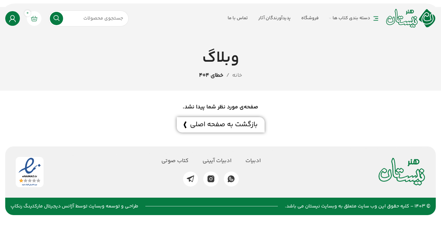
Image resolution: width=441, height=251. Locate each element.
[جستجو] (56, 18)
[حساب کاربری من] (12, 18)
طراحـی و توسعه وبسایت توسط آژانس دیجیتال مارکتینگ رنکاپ (74, 206)
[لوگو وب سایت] (411, 18)
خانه (237, 75)
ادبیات (253, 161)
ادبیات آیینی (217, 161)
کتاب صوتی (175, 161)
